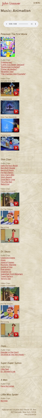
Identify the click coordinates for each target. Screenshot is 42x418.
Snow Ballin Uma (8, 180)
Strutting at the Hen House (12, 355)
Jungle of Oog (6, 267)
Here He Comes (7, 386)
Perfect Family (7, 173)
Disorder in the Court (10, 352)
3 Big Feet (5, 369)
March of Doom (7, 170)
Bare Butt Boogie (8, 168)
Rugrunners (5, 269)
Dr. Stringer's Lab (8, 372)
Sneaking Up (6, 272)
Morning (4, 401)
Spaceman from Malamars (12, 274)
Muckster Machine (8, 265)
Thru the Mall (6, 182)
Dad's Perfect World (9, 166)
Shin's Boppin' (6, 177)
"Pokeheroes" (6, 62)
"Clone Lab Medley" (9, 69)
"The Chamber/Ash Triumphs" (13, 74)
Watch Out (5, 184)
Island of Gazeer (7, 262)
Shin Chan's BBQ (7, 175)
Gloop (3, 260)
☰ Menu (36, 2)
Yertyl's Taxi (6, 279)
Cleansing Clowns (8, 258)
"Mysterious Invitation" (10, 67)
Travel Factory (7, 276)
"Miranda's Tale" (7, 72)
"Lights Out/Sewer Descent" (12, 65)
